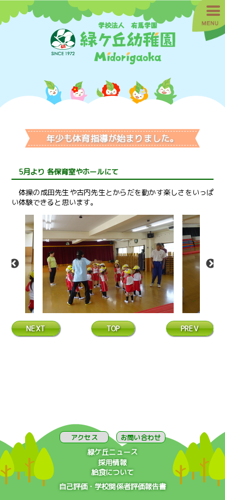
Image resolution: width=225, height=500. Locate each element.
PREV (190, 328)
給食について (112, 472)
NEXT (35, 328)
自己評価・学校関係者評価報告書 (113, 486)
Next (210, 263)
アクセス (84, 437)
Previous (14, 263)
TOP (113, 328)
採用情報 (112, 462)
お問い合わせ (141, 437)
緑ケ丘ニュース (112, 452)
